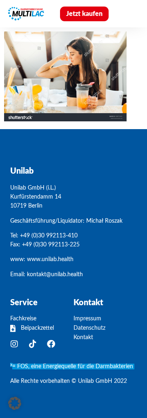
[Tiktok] (32, 344)
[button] (130, 14)
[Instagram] (14, 344)
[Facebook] (51, 344)
